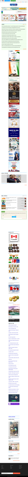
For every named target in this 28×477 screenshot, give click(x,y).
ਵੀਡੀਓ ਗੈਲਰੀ (20, 468)
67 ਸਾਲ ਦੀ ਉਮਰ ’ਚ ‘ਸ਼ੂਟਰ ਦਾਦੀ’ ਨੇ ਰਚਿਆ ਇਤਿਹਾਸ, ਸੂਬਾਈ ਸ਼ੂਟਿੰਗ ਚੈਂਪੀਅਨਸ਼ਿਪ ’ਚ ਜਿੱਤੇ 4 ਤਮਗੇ (11, 27)
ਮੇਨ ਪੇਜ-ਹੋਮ (2, 465)
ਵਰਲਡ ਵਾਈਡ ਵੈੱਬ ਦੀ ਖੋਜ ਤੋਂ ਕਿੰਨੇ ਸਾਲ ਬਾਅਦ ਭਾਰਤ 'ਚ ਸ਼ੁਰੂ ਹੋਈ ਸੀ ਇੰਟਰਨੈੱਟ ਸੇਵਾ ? (14, 283)
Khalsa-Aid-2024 (11, 363)
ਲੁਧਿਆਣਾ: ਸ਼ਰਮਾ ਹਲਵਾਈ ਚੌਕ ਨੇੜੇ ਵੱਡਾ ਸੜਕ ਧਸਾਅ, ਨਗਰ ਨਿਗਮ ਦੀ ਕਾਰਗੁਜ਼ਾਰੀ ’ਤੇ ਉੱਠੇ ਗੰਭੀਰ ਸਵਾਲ (11, 45)
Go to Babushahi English (7, 0)
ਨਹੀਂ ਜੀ (15, 215)
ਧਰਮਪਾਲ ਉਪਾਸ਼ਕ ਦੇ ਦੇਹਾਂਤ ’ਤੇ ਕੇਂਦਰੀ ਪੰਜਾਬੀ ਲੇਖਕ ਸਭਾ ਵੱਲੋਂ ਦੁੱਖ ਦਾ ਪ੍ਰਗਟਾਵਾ (9, 35)
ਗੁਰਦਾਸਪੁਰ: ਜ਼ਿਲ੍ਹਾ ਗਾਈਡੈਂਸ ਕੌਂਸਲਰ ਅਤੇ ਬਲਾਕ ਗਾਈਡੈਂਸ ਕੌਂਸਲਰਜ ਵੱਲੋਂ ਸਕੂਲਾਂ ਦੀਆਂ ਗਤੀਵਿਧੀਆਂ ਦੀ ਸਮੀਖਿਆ (12, 39)
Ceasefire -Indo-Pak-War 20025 (13, 332)
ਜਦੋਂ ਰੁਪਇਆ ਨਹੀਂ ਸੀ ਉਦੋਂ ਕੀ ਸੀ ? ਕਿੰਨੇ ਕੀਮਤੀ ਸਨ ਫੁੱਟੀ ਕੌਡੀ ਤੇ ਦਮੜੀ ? (14, 253)
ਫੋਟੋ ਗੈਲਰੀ (11, 468)
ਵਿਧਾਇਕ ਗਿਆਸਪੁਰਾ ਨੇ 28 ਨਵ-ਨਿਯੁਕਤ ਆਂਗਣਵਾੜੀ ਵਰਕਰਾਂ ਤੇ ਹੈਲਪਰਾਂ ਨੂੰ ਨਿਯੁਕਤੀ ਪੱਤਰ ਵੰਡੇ (11, 42)
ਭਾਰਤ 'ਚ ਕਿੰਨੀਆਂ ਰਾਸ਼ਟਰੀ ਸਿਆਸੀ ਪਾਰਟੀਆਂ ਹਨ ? (14, 263)
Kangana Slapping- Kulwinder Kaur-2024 (14, 377)
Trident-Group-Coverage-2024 (13, 374)
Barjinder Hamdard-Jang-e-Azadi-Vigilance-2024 (14, 379)
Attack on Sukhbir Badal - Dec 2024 (14, 338)
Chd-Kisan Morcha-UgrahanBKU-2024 (14, 355)
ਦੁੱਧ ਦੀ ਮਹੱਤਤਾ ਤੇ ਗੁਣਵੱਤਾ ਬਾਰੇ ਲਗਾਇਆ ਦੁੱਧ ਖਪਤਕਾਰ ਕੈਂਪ (7, 44)
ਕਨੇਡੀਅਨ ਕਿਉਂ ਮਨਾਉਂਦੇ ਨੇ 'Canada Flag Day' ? (13, 293)
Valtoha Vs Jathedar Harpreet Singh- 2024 (13, 348)
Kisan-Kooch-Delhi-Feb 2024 (13, 392)
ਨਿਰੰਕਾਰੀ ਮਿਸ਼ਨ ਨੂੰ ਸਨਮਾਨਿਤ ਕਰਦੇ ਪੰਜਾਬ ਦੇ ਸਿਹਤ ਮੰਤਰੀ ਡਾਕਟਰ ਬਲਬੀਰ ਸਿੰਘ (9, 38)
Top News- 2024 (11, 351)
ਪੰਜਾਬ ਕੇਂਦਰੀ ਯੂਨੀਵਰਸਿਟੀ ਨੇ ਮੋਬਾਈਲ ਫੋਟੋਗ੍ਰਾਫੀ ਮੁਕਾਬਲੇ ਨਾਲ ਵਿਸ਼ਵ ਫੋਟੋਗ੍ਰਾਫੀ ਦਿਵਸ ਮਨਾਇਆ (11, 47)
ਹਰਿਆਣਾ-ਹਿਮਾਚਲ (20, 467)
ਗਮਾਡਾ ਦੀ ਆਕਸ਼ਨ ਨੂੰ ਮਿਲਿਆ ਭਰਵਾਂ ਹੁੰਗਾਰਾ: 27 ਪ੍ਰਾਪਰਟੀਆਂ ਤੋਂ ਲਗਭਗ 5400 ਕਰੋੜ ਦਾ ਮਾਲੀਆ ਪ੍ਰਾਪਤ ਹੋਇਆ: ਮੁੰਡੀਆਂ (13, 26)
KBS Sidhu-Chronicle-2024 (12, 383)
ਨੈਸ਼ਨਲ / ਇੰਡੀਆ (20, 465)
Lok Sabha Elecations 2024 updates (14, 384)
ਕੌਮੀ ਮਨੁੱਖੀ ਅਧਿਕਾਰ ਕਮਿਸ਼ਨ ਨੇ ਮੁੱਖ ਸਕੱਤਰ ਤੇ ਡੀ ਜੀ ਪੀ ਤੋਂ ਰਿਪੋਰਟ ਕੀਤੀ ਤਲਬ (9, 32)
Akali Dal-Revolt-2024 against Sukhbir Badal (13, 369)
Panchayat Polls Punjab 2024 (13, 353)
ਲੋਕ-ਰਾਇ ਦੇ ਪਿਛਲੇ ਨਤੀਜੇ (24, 218)
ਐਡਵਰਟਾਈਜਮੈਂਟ (11, 465)
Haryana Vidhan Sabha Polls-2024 (14, 357)
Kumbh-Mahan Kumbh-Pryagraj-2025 (13, 335)
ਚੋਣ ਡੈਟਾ (11, 466)
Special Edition (12, 416)
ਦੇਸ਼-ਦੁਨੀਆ (11, 467)
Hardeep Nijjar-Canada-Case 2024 (14, 371)
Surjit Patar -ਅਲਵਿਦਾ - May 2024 (13, 381)
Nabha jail (10, 359)
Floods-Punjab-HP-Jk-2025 (12, 325)
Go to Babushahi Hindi (13, 0)
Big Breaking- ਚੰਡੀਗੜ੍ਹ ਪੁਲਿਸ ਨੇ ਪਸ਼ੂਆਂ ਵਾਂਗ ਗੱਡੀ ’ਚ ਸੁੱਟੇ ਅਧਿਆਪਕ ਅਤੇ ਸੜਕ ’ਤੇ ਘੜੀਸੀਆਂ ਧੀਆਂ (11, 30)
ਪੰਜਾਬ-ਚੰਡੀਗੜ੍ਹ (20, 466)
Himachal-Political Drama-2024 (13, 390)
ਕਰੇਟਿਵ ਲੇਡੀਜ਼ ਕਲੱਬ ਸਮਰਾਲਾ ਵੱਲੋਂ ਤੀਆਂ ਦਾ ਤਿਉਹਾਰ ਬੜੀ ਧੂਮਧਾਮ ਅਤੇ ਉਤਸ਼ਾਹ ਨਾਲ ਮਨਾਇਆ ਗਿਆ (11, 36)
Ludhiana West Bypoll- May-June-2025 (14, 331)
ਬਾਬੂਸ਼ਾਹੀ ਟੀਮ (2, 468)
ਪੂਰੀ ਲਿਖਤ (14, 400)
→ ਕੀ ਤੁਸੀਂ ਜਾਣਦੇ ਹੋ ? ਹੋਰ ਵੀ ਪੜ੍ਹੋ (15, 304)
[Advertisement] (14, 190)
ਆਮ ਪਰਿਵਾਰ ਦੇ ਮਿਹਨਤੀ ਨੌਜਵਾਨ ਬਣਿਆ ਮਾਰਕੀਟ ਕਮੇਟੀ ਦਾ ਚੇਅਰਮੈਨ (8, 33)
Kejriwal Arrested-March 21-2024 (14, 389)
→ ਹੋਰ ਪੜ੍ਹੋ (18, 453)
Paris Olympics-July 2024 (12, 365)
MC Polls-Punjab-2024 (12, 337)
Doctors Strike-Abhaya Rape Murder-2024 (13, 361)
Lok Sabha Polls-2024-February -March (13, 387)
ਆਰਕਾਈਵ (2, 467)
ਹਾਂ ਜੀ (3, 215)
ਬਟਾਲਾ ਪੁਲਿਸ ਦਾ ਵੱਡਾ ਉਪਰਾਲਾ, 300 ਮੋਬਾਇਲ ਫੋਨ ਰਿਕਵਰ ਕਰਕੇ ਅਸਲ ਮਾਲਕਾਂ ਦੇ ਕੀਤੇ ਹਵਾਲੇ (10, 41)
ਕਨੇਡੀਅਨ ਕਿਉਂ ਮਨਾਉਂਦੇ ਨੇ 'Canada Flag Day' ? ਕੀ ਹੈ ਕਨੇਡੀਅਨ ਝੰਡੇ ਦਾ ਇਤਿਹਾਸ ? (14, 242)
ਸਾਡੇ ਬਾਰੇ (2, 466)
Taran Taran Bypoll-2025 (12, 328)
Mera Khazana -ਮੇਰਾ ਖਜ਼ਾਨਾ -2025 (13, 326)
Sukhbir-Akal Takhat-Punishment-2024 (14, 341)
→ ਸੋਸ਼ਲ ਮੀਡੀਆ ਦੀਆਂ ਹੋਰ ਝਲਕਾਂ (15, 460)
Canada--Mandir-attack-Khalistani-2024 (14, 345)
